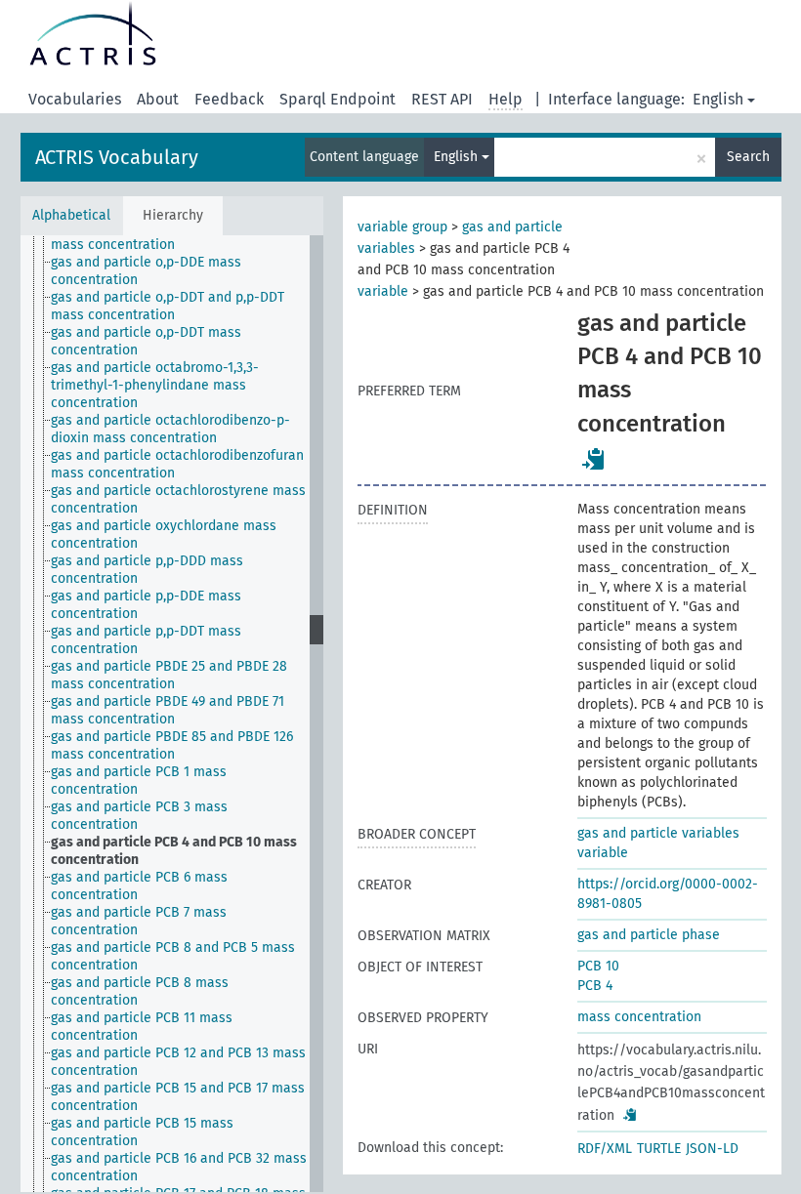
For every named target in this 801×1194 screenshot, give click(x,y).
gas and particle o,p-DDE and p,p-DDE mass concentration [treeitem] (167, 236)
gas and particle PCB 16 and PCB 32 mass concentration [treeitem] (179, 1167)
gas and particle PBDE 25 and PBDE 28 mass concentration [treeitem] (169, 675)
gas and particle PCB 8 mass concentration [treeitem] (140, 991)
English (718, 99)
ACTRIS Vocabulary (116, 157)
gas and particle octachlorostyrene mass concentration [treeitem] (178, 499)
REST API (442, 99)
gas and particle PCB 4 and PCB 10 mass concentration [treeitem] (174, 851)
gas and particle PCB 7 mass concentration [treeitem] (139, 921)
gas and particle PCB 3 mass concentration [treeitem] (139, 816)
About (158, 99)
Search (748, 156)
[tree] (172, 713)
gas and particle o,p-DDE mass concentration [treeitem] (146, 271)
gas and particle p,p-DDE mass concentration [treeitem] (146, 605)
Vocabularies (74, 99)
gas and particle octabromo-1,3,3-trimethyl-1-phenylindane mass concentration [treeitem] (155, 385)
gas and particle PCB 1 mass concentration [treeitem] (139, 780)
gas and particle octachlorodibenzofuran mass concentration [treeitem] (177, 464)
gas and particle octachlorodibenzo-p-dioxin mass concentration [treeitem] (170, 429)
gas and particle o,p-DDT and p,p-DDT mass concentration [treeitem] (167, 306)
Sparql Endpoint (337, 99)
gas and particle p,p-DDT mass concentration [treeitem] (146, 640)
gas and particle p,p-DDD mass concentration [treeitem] (147, 570)
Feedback (229, 99)
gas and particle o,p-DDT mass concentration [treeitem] (146, 341)
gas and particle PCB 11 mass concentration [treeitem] (141, 1026)
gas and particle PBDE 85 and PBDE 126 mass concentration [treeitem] (172, 745)
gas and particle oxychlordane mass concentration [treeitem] (163, 534)
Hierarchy (173, 215)
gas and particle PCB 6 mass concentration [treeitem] (139, 886)
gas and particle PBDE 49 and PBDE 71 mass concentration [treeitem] (167, 710)
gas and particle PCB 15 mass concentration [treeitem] (142, 1132)
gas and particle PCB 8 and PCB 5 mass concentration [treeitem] (173, 956)
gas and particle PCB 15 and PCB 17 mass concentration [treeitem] (178, 1097)
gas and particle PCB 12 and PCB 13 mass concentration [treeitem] (178, 1062)
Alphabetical (71, 215)
